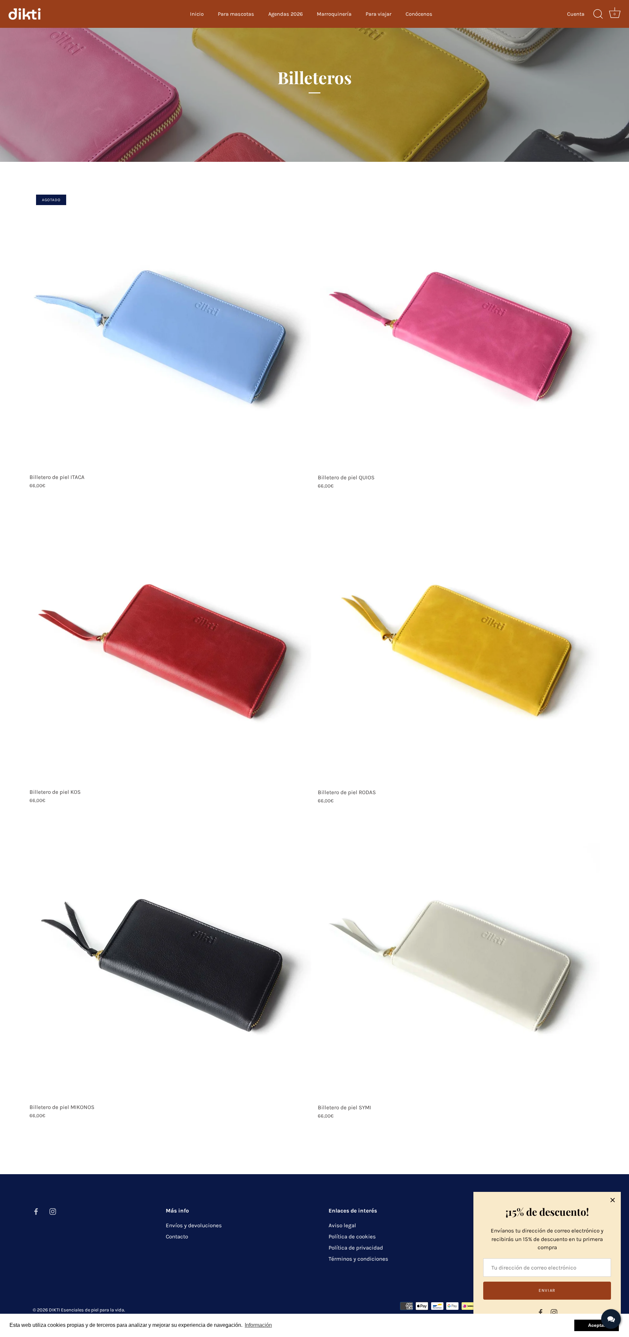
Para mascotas (236, 14)
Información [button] (258, 1325)
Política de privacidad (356, 1247)
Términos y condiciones (358, 1258)
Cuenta (575, 14)
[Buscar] (598, 14)
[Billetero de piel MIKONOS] (170, 958)
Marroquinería (334, 14)
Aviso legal (342, 1225)
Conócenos (419, 14)
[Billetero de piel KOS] (170, 643)
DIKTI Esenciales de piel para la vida (86, 1310)
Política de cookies (352, 1236)
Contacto (177, 1236)
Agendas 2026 (285, 14)
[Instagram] (554, 1311)
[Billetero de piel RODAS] (459, 644)
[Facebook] (540, 1311)
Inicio (197, 14)
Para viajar (378, 14)
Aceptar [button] (596, 1325)
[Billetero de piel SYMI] (459, 959)
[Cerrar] (612, 1200)
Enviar (547, 1290)
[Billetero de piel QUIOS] (459, 329)
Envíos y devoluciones (194, 1225)
